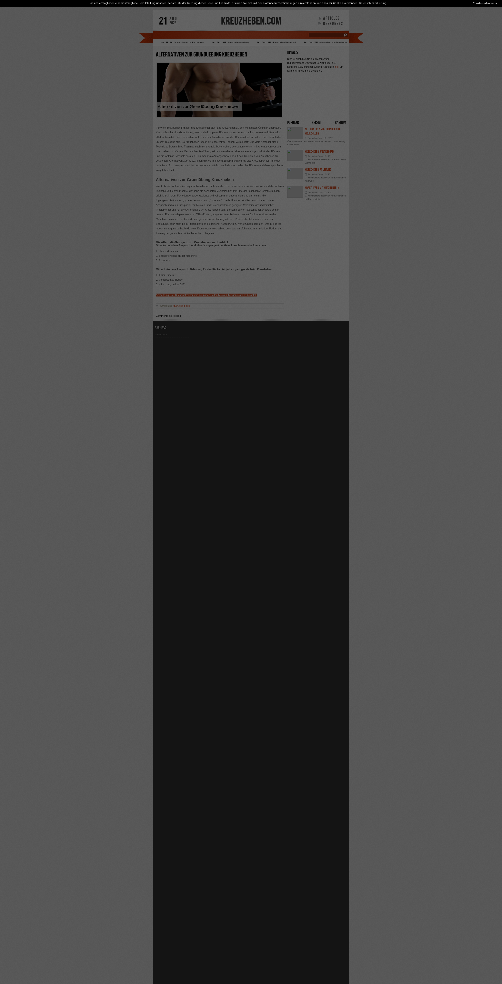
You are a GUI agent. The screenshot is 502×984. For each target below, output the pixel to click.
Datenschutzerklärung (372, 3)
